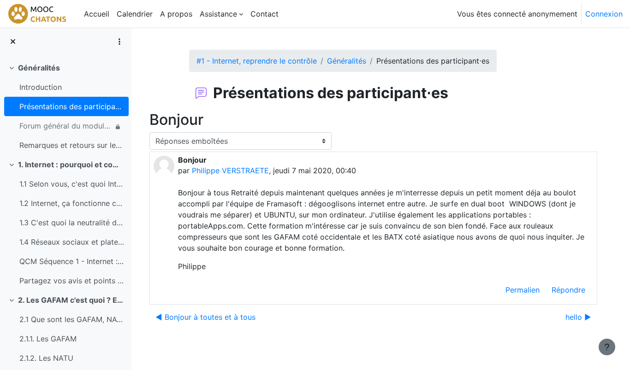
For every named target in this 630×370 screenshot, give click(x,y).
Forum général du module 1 (66, 125)
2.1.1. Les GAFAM (48, 338)
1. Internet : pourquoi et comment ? (71, 164)
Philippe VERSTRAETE (230, 170)
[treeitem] (65, 106)
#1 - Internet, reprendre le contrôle (256, 60)
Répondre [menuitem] (568, 289)
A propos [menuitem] (176, 13)
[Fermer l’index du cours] (13, 41)
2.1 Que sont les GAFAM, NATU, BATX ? (71, 319)
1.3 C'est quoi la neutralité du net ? (71, 222)
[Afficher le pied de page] (607, 347)
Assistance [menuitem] (218, 13)
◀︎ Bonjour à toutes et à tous (205, 317)
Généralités (39, 67)
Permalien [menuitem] (522, 289)
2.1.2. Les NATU (46, 358)
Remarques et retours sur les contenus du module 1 (71, 145)
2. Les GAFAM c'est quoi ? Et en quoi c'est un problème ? (71, 300)
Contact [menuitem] (264, 13)
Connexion (604, 13)
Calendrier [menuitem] (135, 13)
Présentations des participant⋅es (71, 106)
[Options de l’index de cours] (119, 41)
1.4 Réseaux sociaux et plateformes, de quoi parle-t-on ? (71, 242)
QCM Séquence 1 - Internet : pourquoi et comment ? (71, 261)
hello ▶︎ (578, 317)
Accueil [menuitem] (96, 13)
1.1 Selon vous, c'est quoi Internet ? (71, 183)
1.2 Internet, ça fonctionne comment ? (71, 203)
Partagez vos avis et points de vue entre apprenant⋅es (71, 280)
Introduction (40, 87)
